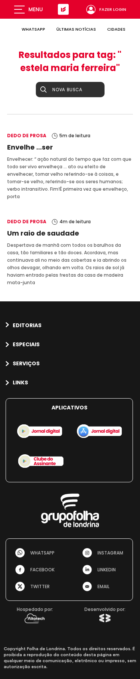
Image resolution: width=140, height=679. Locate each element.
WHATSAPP (33, 29)
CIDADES (116, 29)
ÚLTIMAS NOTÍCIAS (76, 29)
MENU (35, 9)
